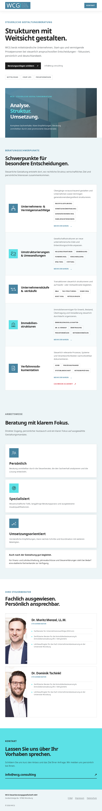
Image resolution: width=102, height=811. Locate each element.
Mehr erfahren (63, 225)
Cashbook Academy (65, 383)
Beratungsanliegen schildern (23, 66)
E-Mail (70, 798)
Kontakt (90, 5)
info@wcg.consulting (51, 774)
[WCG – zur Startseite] (17, 5)
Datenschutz (92, 798)
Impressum (79, 798)
